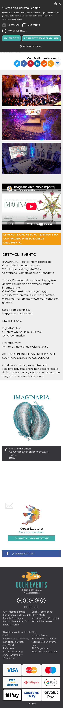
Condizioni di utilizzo (14, 642)
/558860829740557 (23, 553)
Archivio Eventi (39, 635)
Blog (34, 632)
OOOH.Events (35, 590)
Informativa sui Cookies (43, 638)
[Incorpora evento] (51, 63)
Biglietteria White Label (44, 651)
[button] (31, 46)
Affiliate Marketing (13, 651)
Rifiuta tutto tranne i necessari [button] (41, 38)
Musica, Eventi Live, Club (16, 621)
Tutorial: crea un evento (44, 642)
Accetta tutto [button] (11, 38)
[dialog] (31, 26)
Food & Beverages (13, 618)
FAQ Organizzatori (41, 648)
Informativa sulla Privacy (16, 638)
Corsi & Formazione (41, 611)
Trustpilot (32, 703)
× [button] (59, 4)
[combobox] (55, 3)
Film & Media (38, 615)
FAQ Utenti (9, 648)
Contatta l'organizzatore (31, 538)
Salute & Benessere (41, 621)
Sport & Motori (11, 624)
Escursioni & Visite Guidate (17, 615)
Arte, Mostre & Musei (14, 611)
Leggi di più (17, 19)
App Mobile (9, 645)
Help (34, 645)
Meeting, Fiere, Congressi (45, 618)
